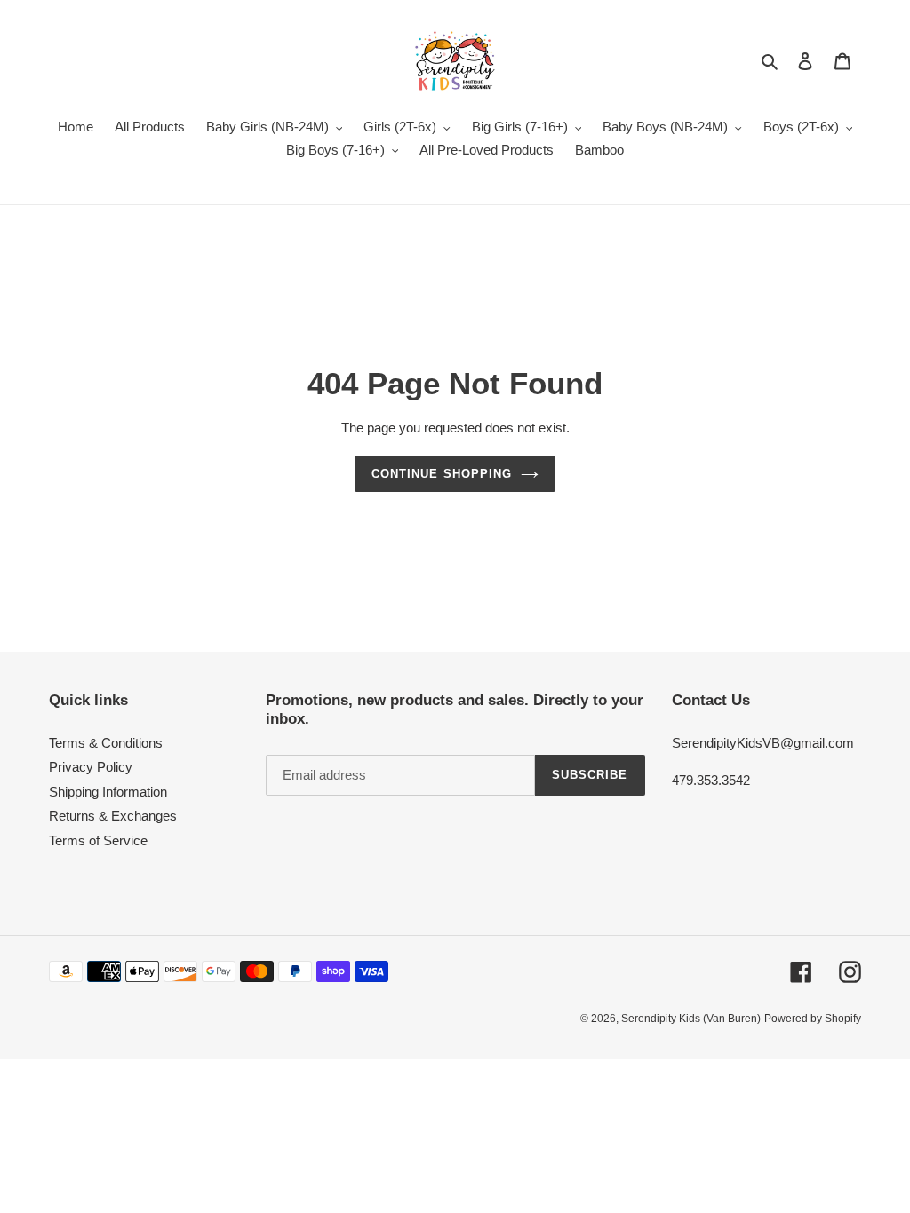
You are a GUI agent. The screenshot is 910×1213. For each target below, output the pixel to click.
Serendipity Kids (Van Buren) (691, 1018)
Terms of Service (98, 840)
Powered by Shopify (812, 1018)
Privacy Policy (90, 766)
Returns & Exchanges (113, 815)
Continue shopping (441, 473)
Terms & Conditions (106, 742)
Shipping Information (108, 791)
